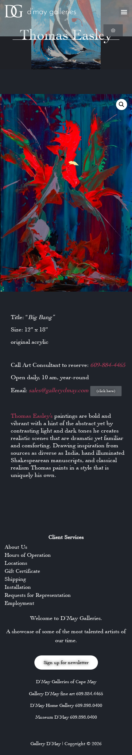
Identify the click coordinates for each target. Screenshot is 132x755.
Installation (18, 587)
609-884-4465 (107, 364)
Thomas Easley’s (32, 415)
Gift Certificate (22, 571)
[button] (124, 12)
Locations (16, 563)
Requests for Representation (38, 595)
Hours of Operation (28, 555)
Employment (19, 603)
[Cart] (113, 30)
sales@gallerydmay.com (59, 390)
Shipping (15, 579)
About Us (16, 547)
